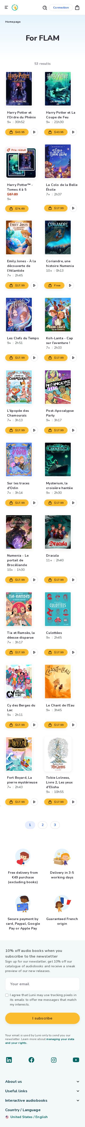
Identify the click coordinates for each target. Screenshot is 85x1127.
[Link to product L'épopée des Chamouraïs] (23, 387)
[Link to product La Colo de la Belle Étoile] (62, 161)
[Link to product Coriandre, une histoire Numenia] (62, 237)
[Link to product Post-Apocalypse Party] (62, 387)
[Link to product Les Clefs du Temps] (23, 314)
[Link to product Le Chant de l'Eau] (62, 681)
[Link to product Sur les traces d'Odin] (23, 459)
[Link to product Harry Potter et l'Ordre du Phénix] (23, 89)
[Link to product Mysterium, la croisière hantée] (62, 459)
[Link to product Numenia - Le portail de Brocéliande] (23, 532)
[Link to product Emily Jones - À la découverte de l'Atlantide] (23, 237)
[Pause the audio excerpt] (34, 132)
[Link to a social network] (9, 1060)
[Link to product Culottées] (62, 609)
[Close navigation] (6, 7)
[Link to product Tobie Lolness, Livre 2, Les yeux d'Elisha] (62, 754)
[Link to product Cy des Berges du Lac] (23, 681)
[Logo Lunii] (15, 7)
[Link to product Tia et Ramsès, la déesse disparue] (23, 609)
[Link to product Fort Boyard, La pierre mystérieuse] (23, 754)
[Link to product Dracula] (62, 532)
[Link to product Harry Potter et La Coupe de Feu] (62, 89)
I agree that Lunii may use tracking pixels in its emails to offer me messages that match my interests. (43, 1000)
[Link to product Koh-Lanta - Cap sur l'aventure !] (62, 314)
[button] (77, 7)
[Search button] (44, 7)
